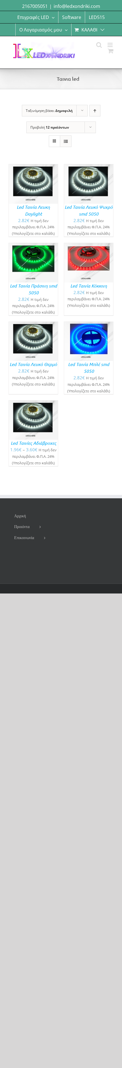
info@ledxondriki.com (77, 6)
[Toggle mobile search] (99, 45)
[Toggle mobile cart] (110, 51)
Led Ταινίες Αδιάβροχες (33, 443)
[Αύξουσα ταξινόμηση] (94, 110)
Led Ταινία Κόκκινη (88, 286)
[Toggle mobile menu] (110, 45)
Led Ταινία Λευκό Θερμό (33, 364)
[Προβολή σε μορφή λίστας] (65, 141)
